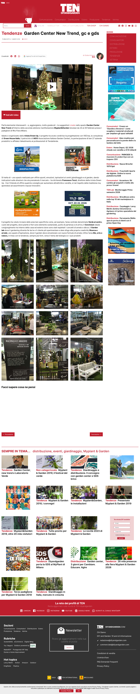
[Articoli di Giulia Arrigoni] (99, 59)
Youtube (68, 611)
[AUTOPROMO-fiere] (18, 570)
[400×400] (27, 216)
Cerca (27, 25)
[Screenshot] (122, 540)
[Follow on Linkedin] (92, 57)
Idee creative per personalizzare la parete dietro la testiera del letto (121, 140)
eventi (57, 451)
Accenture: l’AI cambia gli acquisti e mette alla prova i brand (120, 182)
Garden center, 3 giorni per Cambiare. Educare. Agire (87, 564)
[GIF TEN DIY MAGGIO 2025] (27, 171)
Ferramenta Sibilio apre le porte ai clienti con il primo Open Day (121, 220)
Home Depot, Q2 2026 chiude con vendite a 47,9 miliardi (121, 148)
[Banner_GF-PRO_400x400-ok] (77, 171)
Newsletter (53, 25)
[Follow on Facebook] (94, 57)
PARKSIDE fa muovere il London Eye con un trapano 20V (120, 157)
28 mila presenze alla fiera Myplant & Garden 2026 (121, 564)
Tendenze (12, 33)
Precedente (9, 434)
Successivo (95, 434)
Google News (84, 611)
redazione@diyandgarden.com (113, 640)
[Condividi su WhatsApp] (19, 56)
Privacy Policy (103, 666)
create (72, 125)
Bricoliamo (88, 677)
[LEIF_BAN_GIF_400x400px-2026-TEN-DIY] (121, 120)
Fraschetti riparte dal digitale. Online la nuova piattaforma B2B (121, 173)
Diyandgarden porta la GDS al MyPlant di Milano (50, 564)
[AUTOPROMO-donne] (18, 509)
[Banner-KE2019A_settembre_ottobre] (121, 285)
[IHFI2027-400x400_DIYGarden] (121, 92)
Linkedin (27, 611)
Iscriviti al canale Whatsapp (108, 611)
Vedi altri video (12, 115)
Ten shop (91, 25)
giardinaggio (73, 451)
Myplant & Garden (96, 451)
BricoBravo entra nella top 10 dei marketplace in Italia (121, 199)
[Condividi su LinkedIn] (15, 56)
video (25, 39)
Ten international (70, 677)
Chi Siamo (101, 632)
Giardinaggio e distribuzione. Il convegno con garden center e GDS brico (85, 474)
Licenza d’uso (103, 657)
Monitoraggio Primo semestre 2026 (120, 191)
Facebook (40, 611)
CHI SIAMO (104, 25)
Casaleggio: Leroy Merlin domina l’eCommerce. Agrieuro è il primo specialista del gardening (121, 210)
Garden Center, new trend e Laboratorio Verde (16, 473)
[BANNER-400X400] (121, 253)
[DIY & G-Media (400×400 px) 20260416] (77, 216)
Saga (54, 677)
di (89, 55)
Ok (79, 691)
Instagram (55, 611)
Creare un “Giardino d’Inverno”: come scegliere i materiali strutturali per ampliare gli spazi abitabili (120, 130)
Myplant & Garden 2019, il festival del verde (51, 473)
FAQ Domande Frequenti (107, 662)
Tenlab (40, 25)
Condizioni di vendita (106, 653)
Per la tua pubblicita (73, 25)
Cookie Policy (66, 691)
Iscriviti (69, 647)
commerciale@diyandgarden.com (114, 644)
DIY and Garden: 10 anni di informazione (114, 636)
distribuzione (42, 451)
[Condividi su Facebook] (11, 56)
